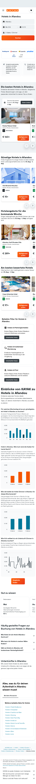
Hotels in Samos (10, 726)
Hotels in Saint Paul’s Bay (12, 718)
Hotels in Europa (24, 747)
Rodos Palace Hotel (9, 126)
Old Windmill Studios (9, 186)
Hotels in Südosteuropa (7, 751)
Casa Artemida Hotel (9, 294)
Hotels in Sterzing (10, 715)
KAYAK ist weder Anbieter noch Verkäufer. (17, 771)
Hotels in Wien (9, 731)
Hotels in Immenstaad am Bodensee (15, 729)
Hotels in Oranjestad (11, 710)
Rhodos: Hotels (20, 751)
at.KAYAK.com (8, 747)
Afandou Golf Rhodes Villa (11, 242)
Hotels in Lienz (9, 734)
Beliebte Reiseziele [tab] (10, 695)
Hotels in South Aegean (24, 749)
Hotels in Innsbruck (11, 720)
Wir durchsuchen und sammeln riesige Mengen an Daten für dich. (16, 775)
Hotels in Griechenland (10, 749)
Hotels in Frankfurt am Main (13, 712)
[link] (11, 337)
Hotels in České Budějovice (13, 707)
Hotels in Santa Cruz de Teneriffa (14, 723)
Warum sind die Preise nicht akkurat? (15, 778)
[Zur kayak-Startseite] (13, 10)
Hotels (16, 747)
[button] (3, 10)
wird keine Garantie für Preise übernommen (14, 765)
